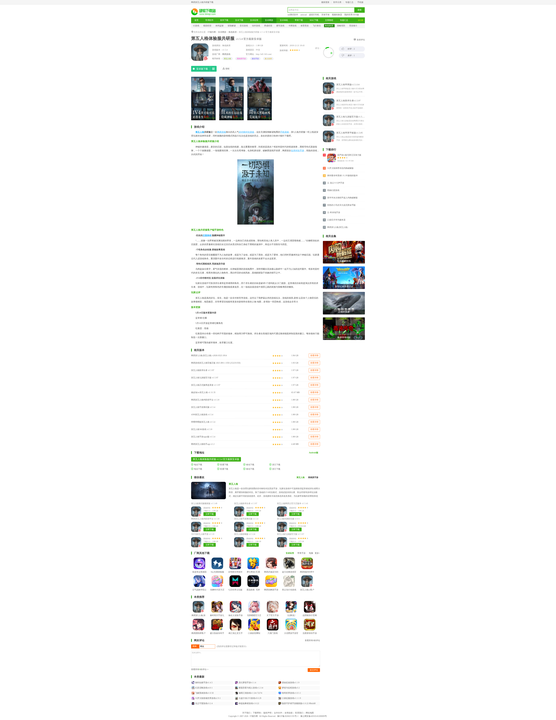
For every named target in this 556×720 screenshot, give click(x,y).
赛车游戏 (280, 26)
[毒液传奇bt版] (344, 318)
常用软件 (209, 20)
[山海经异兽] (344, 293)
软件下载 (224, 20)
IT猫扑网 (212, 32)
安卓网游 (269, 20)
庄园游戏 (207, 235)
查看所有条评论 (312, 640)
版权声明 (267, 713)
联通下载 (224, 465)
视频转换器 (337, 15)
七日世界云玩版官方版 (235, 592)
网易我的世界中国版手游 (307, 574)
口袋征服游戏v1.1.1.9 (291, 698)
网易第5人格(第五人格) (337, 227)
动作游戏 (256, 26)
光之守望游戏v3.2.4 (204, 703)
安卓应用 (254, 20)
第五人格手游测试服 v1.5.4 (203, 407)
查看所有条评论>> (200, 669)
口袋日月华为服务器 (336, 220)
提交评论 (314, 670)
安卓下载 (239, 20)
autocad (303, 15)
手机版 (360, 2)
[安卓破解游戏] (344, 242)
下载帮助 (257, 713)
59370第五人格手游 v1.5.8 (202, 534)
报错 (227, 69)
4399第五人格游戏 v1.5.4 (202, 414)
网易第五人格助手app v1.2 (202, 444)
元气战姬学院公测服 (199, 592)
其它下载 (276, 465)
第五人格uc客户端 (307, 592)
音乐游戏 (244, 26)
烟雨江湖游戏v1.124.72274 (250, 693)
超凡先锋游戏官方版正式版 (289, 574)
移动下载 (250, 465)
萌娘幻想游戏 (333, 190)
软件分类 (337, 2)
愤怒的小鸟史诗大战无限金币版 (341, 205)
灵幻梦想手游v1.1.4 (247, 682)
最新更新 (325, 2)
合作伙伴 (278, 713)
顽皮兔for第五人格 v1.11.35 (203, 392)
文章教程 (329, 20)
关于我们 (246, 713)
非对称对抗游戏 (246, 132)
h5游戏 (196, 26)
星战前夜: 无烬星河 (253, 592)
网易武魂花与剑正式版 (271, 574)
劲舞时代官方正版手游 (217, 592)
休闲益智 (219, 26)
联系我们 (299, 713)
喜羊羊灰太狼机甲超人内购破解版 (342, 198)
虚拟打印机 (314, 15)
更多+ (317, 553)
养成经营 (268, 26)
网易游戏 (226, 54)
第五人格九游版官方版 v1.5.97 (204, 378)
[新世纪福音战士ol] (344, 267)
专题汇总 (349, 2)
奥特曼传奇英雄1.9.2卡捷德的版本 (342, 175)
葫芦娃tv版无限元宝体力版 (349, 155)
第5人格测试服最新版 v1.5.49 (204, 503)
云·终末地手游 (333, 212)
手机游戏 (284, 132)
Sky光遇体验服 (217, 572)
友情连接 (289, 713)
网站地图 (310, 713)
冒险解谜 (232, 26)
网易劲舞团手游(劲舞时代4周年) (271, 592)
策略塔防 (341, 26)
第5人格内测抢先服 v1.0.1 (288, 519)
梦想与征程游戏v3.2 (291, 688)
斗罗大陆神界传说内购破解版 (340, 168)
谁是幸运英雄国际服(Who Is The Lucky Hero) (199, 576)
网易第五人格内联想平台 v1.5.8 (205, 400)
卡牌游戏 (292, 26)
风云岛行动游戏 (289, 590)
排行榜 (360, 20)
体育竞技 (305, 26)
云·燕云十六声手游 (335, 183)
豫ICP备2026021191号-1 (287, 716)
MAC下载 (314, 20)
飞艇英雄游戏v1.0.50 (204, 693)
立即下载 (210, 514)
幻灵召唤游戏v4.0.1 (204, 688)
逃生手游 (255, 59)
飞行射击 (317, 26)
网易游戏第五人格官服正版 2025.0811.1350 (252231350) (215, 363)
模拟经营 (207, 26)
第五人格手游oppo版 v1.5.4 (203, 437)
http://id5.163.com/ (264, 54)
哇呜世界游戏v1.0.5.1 (291, 693)
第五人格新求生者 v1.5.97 (202, 370)
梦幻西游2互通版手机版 (253, 574)
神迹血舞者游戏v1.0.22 (249, 703)
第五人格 (227, 59)
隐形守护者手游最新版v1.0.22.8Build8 (299, 703)
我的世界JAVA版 (351, 15)
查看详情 (314, 355)
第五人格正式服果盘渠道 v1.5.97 (205, 385)
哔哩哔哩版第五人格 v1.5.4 (203, 422)
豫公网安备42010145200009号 (313, 716)
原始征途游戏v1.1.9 (290, 682)
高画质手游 (241, 59)
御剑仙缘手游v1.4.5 (204, 682)
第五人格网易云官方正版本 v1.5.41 (292, 503)
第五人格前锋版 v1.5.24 (244, 534)
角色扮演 (329, 26)
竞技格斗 (353, 26)
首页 (196, 20)
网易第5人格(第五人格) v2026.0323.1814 (209, 355)
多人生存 (268, 59)
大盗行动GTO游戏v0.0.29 (250, 698)
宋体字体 (325, 15)
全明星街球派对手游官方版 (235, 574)
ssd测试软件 (293, 15)
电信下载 (197, 465)
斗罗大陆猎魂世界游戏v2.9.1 (208, 698)
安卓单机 (284, 20)
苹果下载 (299, 20)
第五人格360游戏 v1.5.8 (201, 429)
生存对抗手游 (297, 150)
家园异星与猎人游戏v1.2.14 (251, 688)
